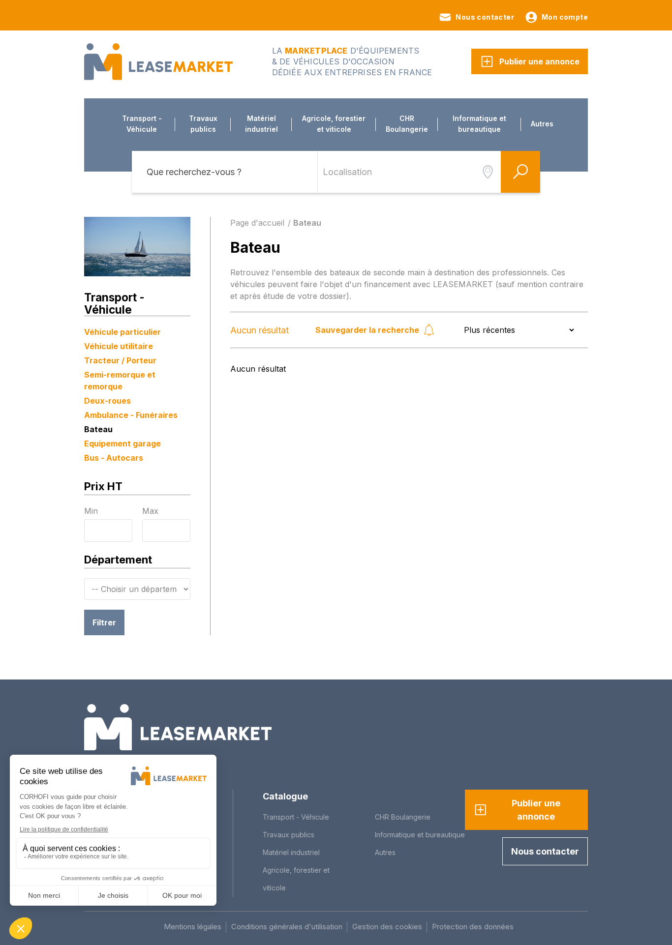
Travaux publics (203, 123)
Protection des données (473, 926)
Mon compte (565, 17)
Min (91, 511)
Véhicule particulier (122, 332)
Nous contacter (485, 17)
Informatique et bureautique (479, 123)
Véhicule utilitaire (118, 346)
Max (150, 511)
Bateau (98, 429)
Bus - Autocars (113, 458)
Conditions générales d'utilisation (286, 926)
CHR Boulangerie (407, 123)
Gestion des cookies (387, 926)
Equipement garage (122, 443)
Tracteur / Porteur (120, 360)
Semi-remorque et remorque (119, 380)
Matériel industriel (261, 123)
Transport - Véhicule (142, 123)
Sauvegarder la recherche (367, 330)
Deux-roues (107, 401)
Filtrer (104, 622)
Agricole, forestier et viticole (334, 123)
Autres (542, 123)
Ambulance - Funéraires (131, 415)
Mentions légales (192, 926)
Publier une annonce (539, 61)
